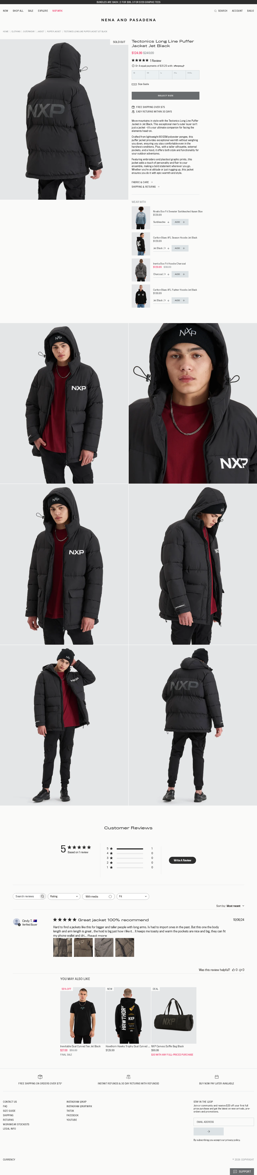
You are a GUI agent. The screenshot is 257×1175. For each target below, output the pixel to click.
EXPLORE (43, 10)
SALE (30, 10)
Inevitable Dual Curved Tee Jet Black (80, 1046)
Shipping (8, 1115)
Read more (97, 935)
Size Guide (9, 1110)
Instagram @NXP (77, 1101)
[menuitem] (5, 11)
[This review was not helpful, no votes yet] (240, 970)
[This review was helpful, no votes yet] (233, 970)
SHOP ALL (18, 10)
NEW (5, 10)
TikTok (70, 1110)
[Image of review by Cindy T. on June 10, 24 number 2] (83, 947)
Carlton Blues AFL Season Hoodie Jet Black (175, 237)
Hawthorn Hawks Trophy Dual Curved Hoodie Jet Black (128, 1046)
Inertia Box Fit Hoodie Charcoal (169, 263)
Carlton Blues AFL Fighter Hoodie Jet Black (175, 290)
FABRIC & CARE (140, 182)
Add (177, 222)
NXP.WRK (57, 10)
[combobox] (64, 896)
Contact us (10, 1101)
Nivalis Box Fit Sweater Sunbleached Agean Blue (177, 211)
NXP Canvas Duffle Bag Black (167, 1046)
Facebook (73, 1115)
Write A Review (182, 860)
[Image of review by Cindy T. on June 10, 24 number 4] (124, 947)
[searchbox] (26, 896)
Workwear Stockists (16, 1124)
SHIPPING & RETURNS (144, 186)
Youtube (72, 1119)
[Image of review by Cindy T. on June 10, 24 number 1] (62, 947)
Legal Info (9, 1128)
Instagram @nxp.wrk (79, 1106)
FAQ (5, 1106)
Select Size (165, 96)
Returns (8, 1119)
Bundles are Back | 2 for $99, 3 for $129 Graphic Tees (128, 2)
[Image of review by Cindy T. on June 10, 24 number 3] (104, 947)
